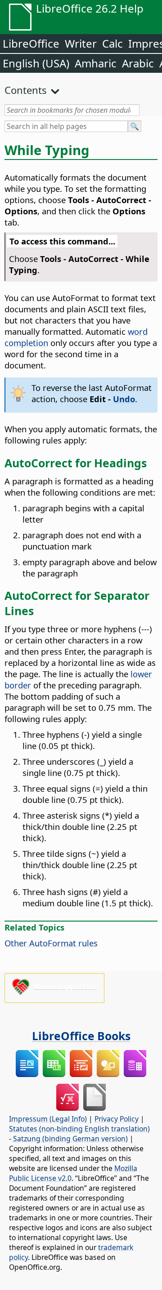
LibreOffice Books (81, 1035)
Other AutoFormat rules (51, 943)
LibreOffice (31, 43)
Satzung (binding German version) (70, 1139)
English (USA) (36, 63)
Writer (81, 43)
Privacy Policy (116, 1119)
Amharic (96, 63)
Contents (25, 90)
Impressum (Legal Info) (48, 1119)
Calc (112, 43)
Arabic (138, 63)
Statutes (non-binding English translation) (79, 1129)
